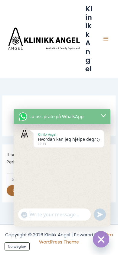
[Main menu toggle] (106, 39)
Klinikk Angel (88, 39)
